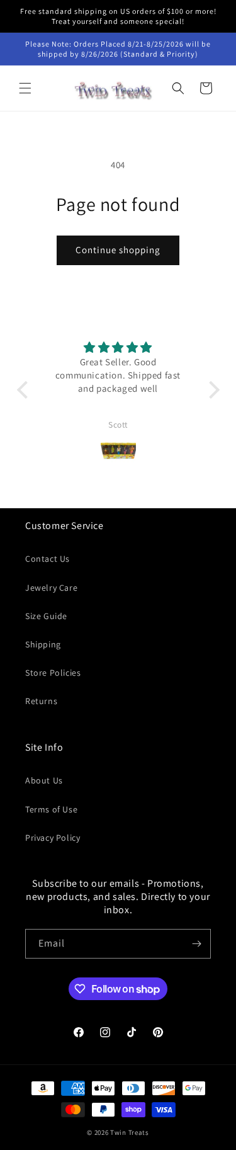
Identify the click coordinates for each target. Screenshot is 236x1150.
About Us (44, 780)
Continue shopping (118, 250)
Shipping (43, 644)
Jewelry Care (51, 587)
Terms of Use (51, 809)
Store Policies (53, 672)
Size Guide (46, 616)
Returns (41, 701)
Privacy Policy (52, 837)
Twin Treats (129, 1132)
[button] (25, 88)
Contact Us (47, 558)
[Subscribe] (196, 944)
